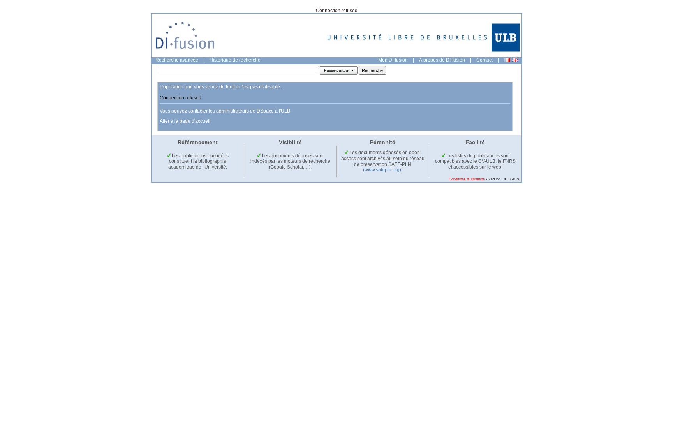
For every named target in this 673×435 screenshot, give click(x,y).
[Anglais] (515, 60)
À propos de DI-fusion (442, 60)
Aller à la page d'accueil (185, 121)
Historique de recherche (235, 60)
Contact (484, 60)
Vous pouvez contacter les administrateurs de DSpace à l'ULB (225, 111)
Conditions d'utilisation (467, 179)
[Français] (507, 60)
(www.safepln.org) (382, 170)
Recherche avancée (176, 60)
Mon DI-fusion (393, 60)
